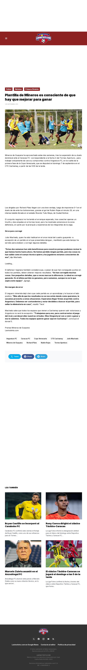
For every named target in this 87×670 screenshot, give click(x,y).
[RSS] (53, 639)
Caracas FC (25, 339)
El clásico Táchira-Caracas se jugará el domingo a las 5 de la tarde (63, 574)
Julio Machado (72, 339)
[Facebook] (38, 639)
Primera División (32, 89)
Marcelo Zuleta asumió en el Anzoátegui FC (21, 573)
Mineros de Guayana (14, 343)
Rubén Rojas (45, 343)
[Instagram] (43, 639)
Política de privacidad (66, 645)
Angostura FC (11, 339)
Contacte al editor (48, 645)
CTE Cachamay (57, 339)
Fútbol (8, 89)
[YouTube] (48, 639)
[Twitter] (34, 639)
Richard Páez (32, 343)
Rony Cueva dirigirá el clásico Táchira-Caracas (63, 525)
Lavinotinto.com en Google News (25, 645)
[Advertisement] (43, 16)
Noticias (18, 89)
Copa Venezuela (40, 339)
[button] (6, 38)
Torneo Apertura (60, 343)
